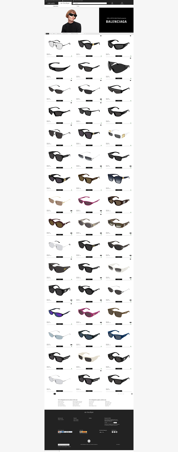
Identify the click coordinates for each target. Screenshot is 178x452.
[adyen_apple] (68, 432)
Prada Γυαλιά (91, 403)
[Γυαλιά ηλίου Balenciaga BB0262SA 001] (89, 379)
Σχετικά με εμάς (60, 418)
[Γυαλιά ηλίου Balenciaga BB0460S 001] (89, 290)
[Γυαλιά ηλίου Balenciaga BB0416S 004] (59, 379)
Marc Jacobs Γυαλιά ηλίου (76, 405)
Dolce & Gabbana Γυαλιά (92, 405)
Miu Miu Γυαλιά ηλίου (61, 402)
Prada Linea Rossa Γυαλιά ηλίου (77, 401)
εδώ (116, 425)
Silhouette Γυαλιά (107, 404)
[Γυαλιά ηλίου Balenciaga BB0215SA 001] (59, 156)
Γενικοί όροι (59, 446)
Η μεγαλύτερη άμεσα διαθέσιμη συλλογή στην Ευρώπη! (54, 0)
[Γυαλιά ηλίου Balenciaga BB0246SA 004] (59, 44)
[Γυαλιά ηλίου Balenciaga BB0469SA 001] (89, 267)
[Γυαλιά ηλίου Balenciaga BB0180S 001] (119, 66)
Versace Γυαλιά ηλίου (76, 404)
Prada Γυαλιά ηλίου (60, 401)
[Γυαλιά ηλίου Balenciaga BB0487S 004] (59, 200)
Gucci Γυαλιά (91, 404)
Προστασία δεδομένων (65, 446)
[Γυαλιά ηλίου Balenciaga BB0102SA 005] (119, 178)
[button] (51, 3)
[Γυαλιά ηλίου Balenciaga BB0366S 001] (119, 379)
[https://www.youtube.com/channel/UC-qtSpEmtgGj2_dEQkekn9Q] (116, 432)
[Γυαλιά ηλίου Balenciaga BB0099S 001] (89, 111)
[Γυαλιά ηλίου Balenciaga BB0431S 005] (119, 245)
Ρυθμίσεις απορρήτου (61, 419)
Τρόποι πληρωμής (75, 419)
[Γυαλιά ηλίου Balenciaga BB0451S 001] (89, 89)
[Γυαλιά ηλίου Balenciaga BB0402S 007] (89, 200)
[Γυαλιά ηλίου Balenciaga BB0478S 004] (119, 267)
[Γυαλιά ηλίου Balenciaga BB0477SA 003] (89, 223)
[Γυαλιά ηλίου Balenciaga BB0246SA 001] (59, 133)
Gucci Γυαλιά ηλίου (60, 403)
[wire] (70, 432)
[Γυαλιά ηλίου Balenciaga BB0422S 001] (119, 156)
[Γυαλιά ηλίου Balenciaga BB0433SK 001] (89, 245)
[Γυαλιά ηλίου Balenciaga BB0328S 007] (89, 357)
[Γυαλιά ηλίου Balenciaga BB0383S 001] (59, 66)
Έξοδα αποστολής (75, 420)
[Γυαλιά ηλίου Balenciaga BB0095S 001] (59, 178)
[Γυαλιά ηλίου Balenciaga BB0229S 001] (59, 111)
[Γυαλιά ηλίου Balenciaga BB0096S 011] (119, 133)
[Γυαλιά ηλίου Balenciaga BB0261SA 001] (59, 357)
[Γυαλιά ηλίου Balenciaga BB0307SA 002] (89, 178)
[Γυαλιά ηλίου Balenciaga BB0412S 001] (59, 89)
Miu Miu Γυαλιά (91, 402)
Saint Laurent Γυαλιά (108, 402)
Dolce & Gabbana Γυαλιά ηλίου (77, 402)
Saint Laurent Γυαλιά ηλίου (62, 405)
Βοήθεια (90, 418)
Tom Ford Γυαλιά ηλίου (61, 404)
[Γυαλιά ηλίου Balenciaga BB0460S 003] (59, 223)
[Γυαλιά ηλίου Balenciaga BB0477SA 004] (89, 312)
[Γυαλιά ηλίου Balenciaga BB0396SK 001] (119, 357)
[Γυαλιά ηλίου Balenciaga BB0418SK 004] (59, 245)
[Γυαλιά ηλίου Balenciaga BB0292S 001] (59, 267)
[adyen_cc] (58, 432)
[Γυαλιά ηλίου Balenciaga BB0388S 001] (119, 111)
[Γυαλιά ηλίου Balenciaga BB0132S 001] (89, 44)
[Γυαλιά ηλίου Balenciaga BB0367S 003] (89, 334)
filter (47, 33)
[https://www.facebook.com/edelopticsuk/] (112, 432)
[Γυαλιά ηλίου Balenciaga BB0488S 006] (89, 156)
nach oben (118, 444)
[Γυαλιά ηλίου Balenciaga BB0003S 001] (119, 89)
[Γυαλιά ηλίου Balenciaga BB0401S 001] (89, 66)
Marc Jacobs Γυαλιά (108, 403)
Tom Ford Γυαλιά (91, 401)
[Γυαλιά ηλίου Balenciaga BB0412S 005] (59, 334)
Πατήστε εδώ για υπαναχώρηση (64, 444)
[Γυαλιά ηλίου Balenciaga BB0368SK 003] (119, 334)
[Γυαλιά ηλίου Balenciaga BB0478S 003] (119, 223)
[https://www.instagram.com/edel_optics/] (114, 432)
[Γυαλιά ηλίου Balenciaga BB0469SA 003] (119, 312)
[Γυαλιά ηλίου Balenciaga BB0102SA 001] (89, 133)
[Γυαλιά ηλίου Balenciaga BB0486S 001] (119, 290)
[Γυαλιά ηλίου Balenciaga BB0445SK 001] (59, 290)
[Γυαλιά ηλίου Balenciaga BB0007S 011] (59, 312)
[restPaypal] (65, 432)
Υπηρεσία (75, 418)
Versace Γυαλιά (107, 401)
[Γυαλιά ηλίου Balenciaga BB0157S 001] (119, 44)
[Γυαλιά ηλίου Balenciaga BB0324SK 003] (119, 200)
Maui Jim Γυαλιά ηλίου (76, 403)
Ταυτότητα (69, 446)
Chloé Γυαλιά (107, 405)
